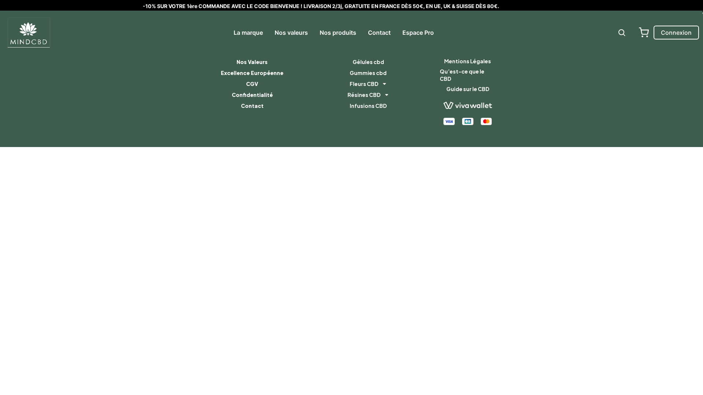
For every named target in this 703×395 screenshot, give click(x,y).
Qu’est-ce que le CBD (462, 75)
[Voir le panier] (644, 32)
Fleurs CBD (364, 83)
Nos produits (338, 32)
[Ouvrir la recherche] (621, 32)
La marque (248, 32)
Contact (379, 32)
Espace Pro (418, 32)
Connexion (676, 32)
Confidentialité (252, 94)
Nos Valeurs (252, 62)
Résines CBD (363, 94)
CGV (252, 83)
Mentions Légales (467, 61)
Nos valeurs (291, 32)
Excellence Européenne (252, 72)
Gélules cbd (368, 62)
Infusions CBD (368, 105)
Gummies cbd (368, 72)
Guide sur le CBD (467, 89)
